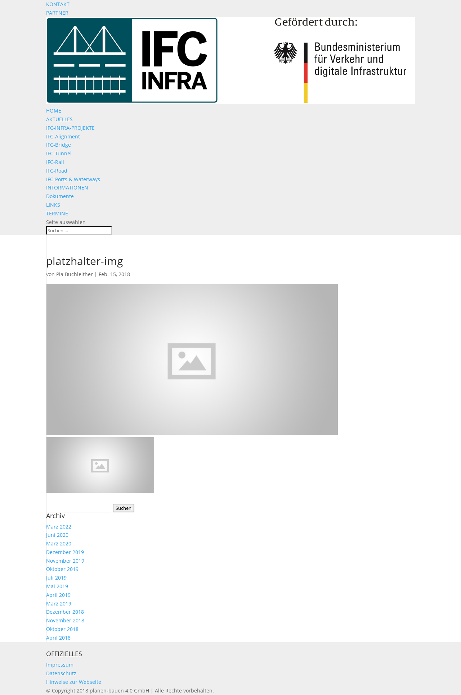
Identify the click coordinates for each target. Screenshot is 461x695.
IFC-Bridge (58, 144)
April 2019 (58, 594)
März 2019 (58, 603)
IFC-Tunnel (59, 153)
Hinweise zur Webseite (73, 681)
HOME (53, 110)
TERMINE (57, 213)
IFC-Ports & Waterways (73, 179)
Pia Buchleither (74, 274)
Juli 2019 (56, 577)
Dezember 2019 (65, 552)
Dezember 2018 (65, 611)
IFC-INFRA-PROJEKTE (70, 127)
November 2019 (65, 560)
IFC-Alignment (63, 136)
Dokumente (60, 196)
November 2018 (65, 620)
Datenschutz (61, 673)
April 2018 (58, 637)
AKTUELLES (59, 119)
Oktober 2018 (62, 629)
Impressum (59, 664)
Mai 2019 (57, 586)
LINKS (53, 204)
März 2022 (58, 526)
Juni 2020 (57, 534)
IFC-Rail (55, 162)
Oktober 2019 (62, 569)
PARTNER (57, 12)
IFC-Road (56, 170)
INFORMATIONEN (67, 187)
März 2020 (58, 543)
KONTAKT (58, 4)
